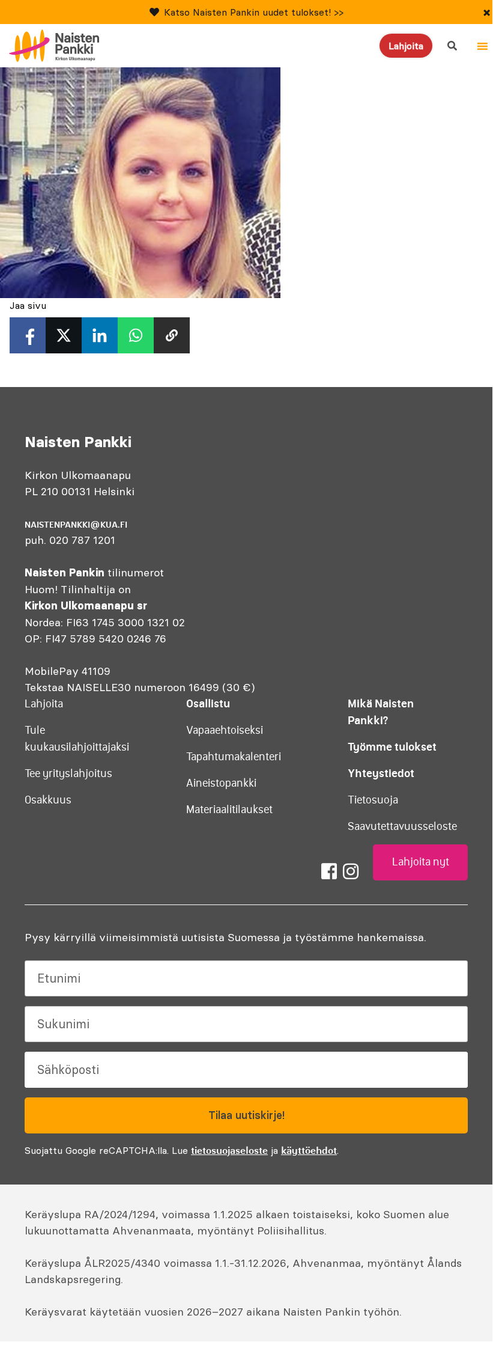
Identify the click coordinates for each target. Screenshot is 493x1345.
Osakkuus (48, 800)
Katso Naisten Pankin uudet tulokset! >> (253, 12)
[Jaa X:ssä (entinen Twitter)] (64, 335)
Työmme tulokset (392, 747)
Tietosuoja (373, 800)
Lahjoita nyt (420, 861)
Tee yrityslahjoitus (68, 773)
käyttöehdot (309, 1150)
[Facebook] (329, 871)
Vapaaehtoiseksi (224, 730)
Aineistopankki (221, 783)
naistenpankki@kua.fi (76, 524)
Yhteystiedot (381, 773)
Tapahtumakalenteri (233, 756)
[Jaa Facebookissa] (28, 335)
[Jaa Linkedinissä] (100, 335)
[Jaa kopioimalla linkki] (172, 335)
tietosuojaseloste (229, 1150)
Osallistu (208, 703)
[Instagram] (350, 871)
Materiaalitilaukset (229, 809)
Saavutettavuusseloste (402, 826)
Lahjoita (406, 46)
